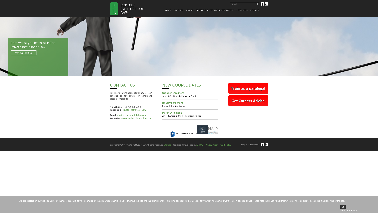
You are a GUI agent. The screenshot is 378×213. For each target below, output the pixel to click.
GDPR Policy (225, 144)
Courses (178, 10)
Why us (189, 10)
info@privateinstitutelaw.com (131, 114)
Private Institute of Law (134, 109)
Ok (343, 207)
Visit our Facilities (53, 52)
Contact (254, 10)
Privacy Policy (212, 144)
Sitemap (167, 144)
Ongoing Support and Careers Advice (215, 10)
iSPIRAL (199, 144)
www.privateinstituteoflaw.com (136, 117)
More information (348, 210)
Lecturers (242, 10)
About (168, 10)
